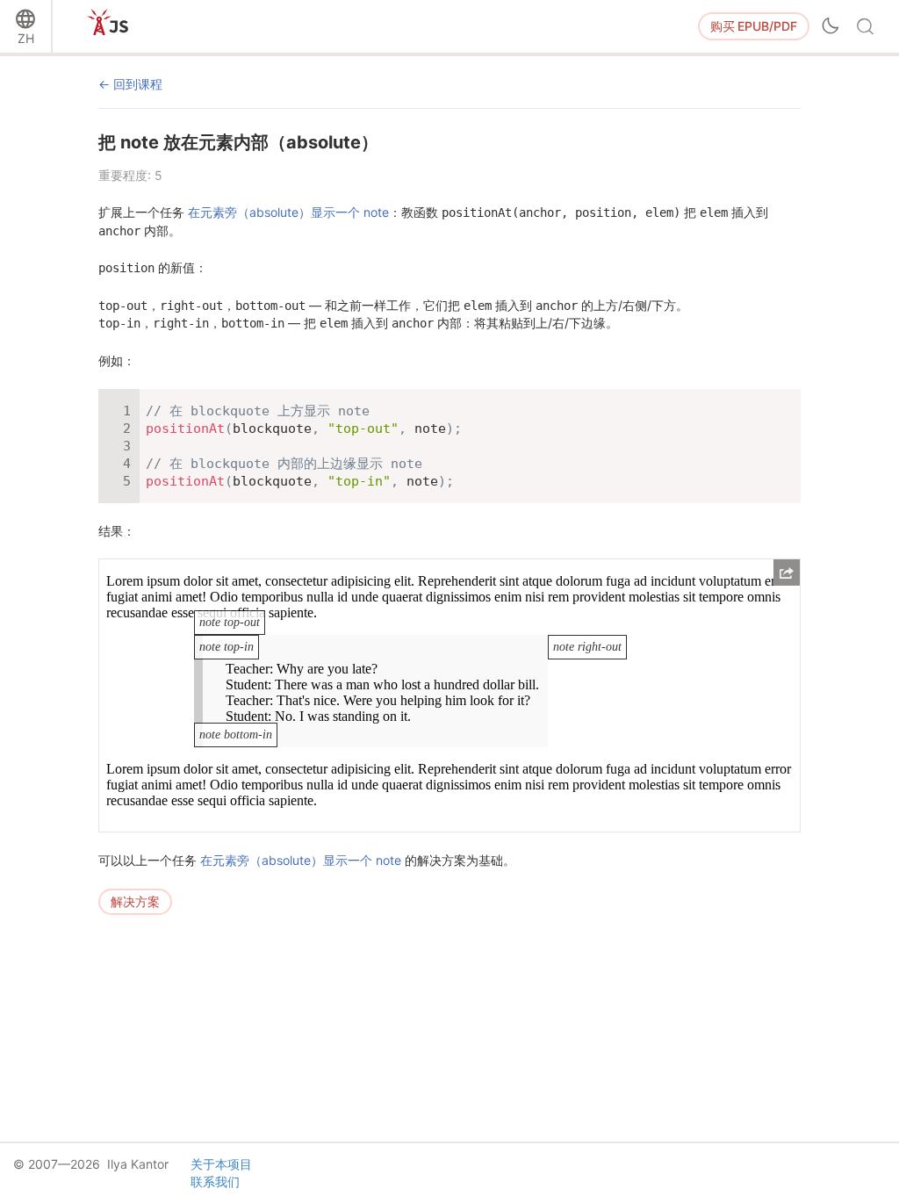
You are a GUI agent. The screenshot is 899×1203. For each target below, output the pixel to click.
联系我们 (215, 1181)
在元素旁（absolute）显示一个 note (288, 212)
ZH (26, 38)
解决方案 (135, 901)
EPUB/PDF (753, 25)
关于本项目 (221, 1163)
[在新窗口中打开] (786, 572)
